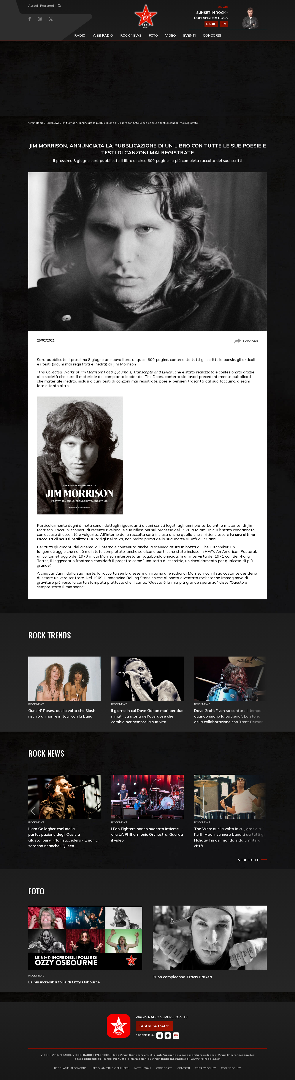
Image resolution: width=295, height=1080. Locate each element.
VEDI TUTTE (248, 860)
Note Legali (142, 1068)
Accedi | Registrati (41, 6)
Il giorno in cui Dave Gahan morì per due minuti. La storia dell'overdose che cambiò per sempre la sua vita (147, 716)
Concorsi (212, 35)
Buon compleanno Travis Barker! (182, 976)
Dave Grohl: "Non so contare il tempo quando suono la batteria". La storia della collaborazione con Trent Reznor (228, 716)
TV (224, 24)
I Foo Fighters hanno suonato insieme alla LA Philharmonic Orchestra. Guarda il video (147, 834)
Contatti (183, 1068)
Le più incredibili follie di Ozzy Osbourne (64, 982)
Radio (79, 35)
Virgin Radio (36, 122)
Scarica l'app (154, 1026)
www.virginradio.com (205, 1058)
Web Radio (103, 35)
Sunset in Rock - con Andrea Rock (211, 15)
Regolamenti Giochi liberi (110, 1068)
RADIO (211, 24)
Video (170, 35)
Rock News (130, 35)
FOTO (153, 35)
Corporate (164, 1068)
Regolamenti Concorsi (70, 1068)
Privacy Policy (205, 1068)
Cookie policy (231, 1068)
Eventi (189, 35)
